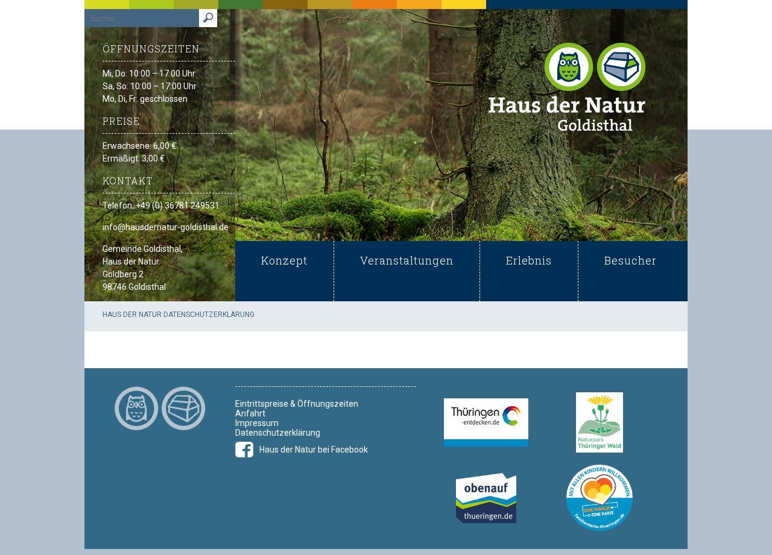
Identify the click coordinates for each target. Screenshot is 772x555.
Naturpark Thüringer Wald (599, 422)
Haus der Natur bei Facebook (313, 449)
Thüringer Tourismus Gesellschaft (486, 422)
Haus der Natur (567, 86)
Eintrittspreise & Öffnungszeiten (296, 404)
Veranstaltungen (407, 260)
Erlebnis (529, 260)
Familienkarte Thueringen (599, 498)
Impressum (257, 423)
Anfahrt (250, 413)
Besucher (630, 260)
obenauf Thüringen (486, 498)
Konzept (284, 260)
